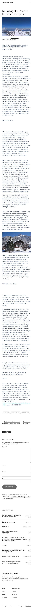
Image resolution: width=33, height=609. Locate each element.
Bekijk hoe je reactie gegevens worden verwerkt (16, 498)
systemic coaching (15, 412)
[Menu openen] (30, 2)
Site (3, 478)
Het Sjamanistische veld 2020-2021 (10, 532)
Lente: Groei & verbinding (10, 556)
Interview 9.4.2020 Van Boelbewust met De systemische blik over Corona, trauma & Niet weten (14, 539)
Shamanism (6, 412)
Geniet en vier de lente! (26, 422)
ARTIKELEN (8, 39)
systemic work (25, 412)
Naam (4, 465)
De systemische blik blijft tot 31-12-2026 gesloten (13, 550)
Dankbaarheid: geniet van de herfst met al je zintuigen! (11, 562)
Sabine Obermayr (15, 38)
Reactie (4, 446)
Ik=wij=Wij (5, 526)
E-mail (4, 471)
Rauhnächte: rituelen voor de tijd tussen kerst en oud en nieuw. (11, 422)
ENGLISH (14, 39)
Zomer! (4, 545)
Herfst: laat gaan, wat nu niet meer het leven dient (11, 515)
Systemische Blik (7, 2)
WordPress (28, 606)
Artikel (3, 39)
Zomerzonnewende (8, 522)
